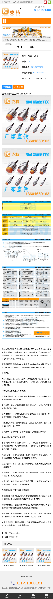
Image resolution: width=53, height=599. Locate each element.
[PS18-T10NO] (26, 556)
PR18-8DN (13, 537)
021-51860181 (42, 10)
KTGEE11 (8, 44)
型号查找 (13, 40)
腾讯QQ (45, 2)
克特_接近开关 (30, 40)
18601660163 (38, 73)
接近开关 (20, 40)
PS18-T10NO (26, 565)
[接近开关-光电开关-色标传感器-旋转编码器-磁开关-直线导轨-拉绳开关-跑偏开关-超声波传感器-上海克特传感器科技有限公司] (13, 11)
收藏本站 (7, 2)
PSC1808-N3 (14, 533)
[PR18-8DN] (9, 556)
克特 (29, 61)
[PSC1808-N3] (43, 556)
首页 (6, 40)
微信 (49, 2)
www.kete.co (26, 577)
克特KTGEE (41, 40)
